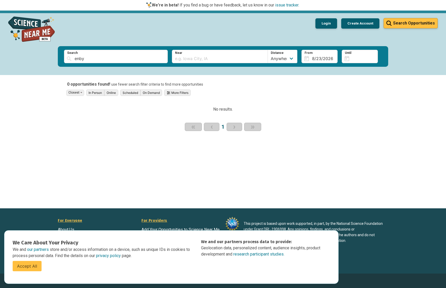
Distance (277, 53)
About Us (66, 229)
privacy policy (109, 255)
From (309, 53)
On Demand (151, 93)
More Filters (179, 93)
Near (178, 53)
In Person (95, 93)
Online (111, 93)
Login (326, 23)
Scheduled (130, 93)
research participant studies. (258, 254)
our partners (38, 249)
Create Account (360, 23)
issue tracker (286, 5)
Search (72, 53)
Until (348, 53)
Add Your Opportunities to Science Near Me (180, 229)
